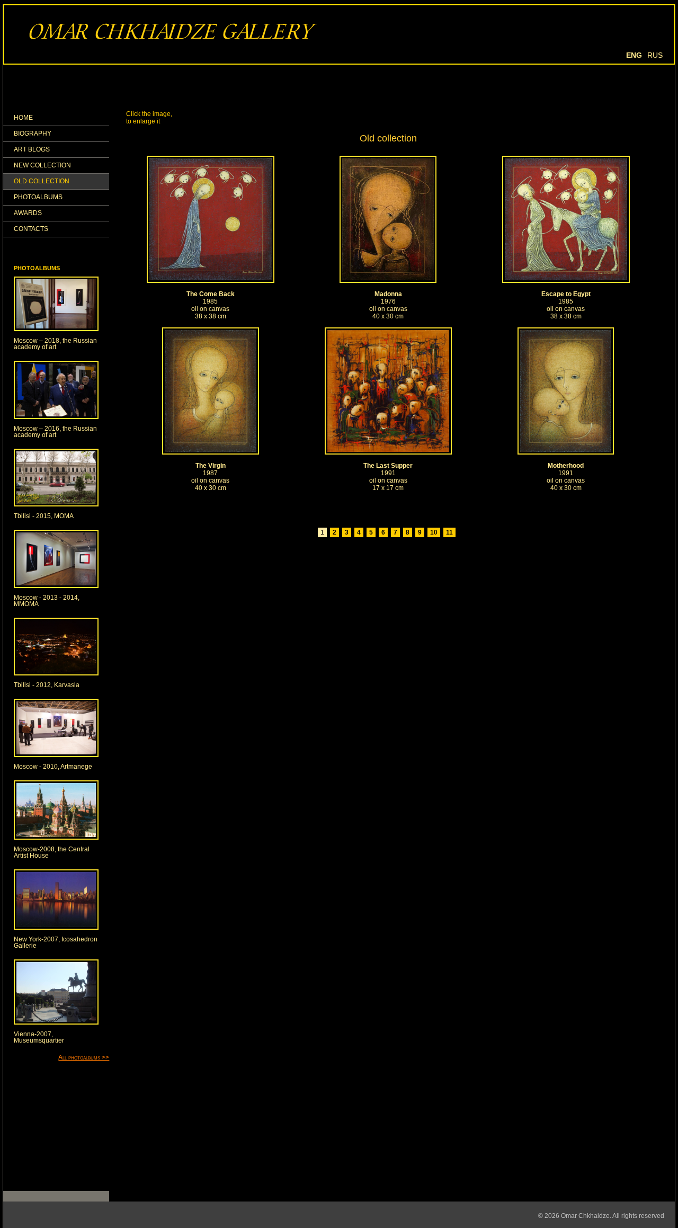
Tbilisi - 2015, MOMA (44, 516)
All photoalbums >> (83, 1057)
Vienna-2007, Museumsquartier (39, 1037)
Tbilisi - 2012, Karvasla (46, 685)
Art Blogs (32, 149)
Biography (32, 133)
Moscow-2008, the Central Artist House (52, 852)
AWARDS (28, 213)
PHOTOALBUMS (38, 197)
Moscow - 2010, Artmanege (53, 766)
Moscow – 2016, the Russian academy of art (55, 432)
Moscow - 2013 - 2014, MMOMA (46, 601)
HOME (23, 117)
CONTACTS (31, 229)
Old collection (41, 181)
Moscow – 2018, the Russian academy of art (55, 344)
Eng (634, 55)
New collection (42, 165)
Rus (655, 55)
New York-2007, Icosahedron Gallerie (55, 942)
